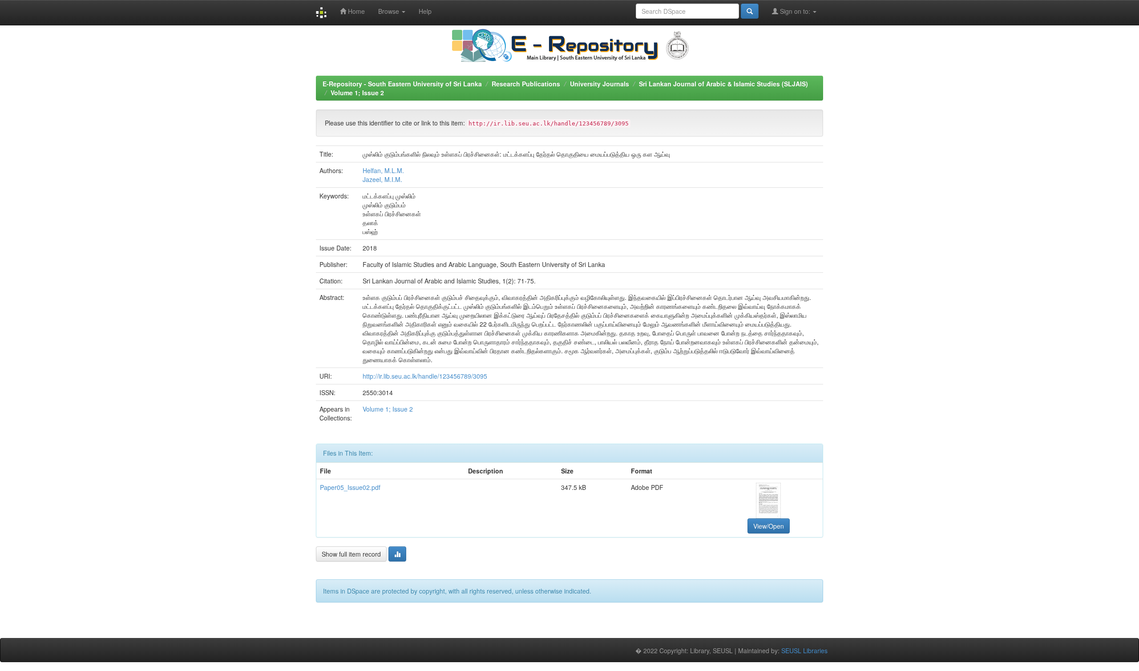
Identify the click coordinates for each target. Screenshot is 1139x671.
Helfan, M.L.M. (383, 170)
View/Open (768, 525)
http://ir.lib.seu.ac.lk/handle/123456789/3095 (425, 376)
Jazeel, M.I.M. (382, 179)
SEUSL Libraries (804, 650)
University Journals (599, 83)
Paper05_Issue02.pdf (350, 487)
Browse (389, 11)
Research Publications (526, 83)
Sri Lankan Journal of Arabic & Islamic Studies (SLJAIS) (723, 83)
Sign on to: (795, 11)
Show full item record (351, 554)
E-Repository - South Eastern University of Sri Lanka (402, 83)
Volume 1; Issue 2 (357, 92)
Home (355, 11)
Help (425, 11)
